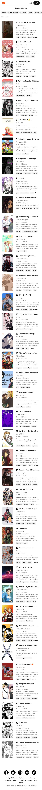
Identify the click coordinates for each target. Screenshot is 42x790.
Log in (36, 3)
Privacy (13, 786)
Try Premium (23, 778)
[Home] (15, 3)
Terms (8, 786)
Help (16, 788)
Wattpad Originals (12, 778)
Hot (2, 17)
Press (21, 782)
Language (8, 780)
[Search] (30, 3)
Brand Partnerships (27, 780)
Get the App (32, 778)
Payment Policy (22, 786)
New (7, 17)
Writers (15, 780)
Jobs (35, 780)
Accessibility (32, 786)
